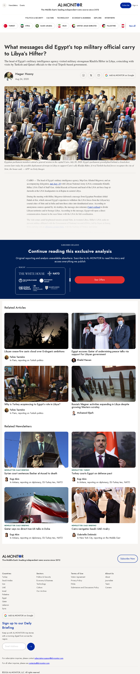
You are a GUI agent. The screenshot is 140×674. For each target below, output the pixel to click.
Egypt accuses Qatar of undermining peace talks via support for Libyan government (100, 353)
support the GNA (85, 232)
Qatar (4, 601)
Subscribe (125, 5)
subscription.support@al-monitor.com (49, 658)
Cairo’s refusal (94, 206)
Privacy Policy (76, 580)
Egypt (4, 598)
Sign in (135, 5)
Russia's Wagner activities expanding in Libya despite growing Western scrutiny (100, 406)
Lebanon (5, 605)
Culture (50, 18)
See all (132, 26)
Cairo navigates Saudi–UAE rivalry (91, 529)
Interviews (110, 18)
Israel (4, 591)
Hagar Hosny (24, 74)
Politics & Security (34, 18)
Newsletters (13, 5)
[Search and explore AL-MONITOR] (4, 5)
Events (22, 5)
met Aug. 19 (55, 183)
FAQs (73, 584)
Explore (97, 18)
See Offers (99, 279)
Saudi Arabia (7, 580)
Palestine (5, 594)
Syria (4, 608)
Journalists (109, 580)
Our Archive (41, 591)
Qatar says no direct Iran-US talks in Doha (27, 529)
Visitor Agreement (78, 577)
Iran (3, 584)
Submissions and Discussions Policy (85, 587)
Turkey (4, 577)
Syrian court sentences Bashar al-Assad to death (30, 473)
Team (107, 584)
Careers (108, 587)
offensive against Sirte (54, 226)
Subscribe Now (127, 558)
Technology (63, 18)
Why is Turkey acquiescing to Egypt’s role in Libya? (32, 404)
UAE (4, 587)
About (107, 577)
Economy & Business (81, 18)
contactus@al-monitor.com (39, 663)
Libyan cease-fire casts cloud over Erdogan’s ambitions (34, 351)
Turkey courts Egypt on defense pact (92, 473)
